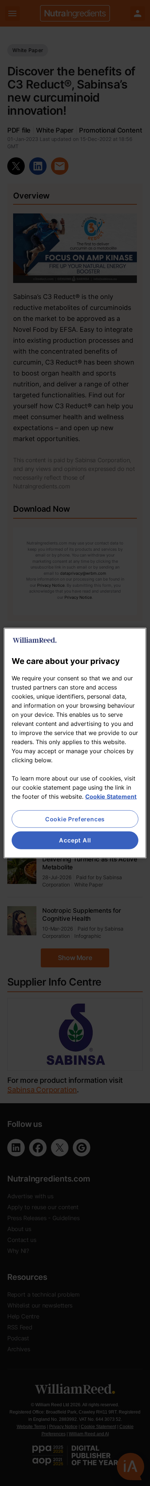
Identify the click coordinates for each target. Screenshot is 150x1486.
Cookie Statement (111, 796)
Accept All (75, 840)
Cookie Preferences (75, 819)
